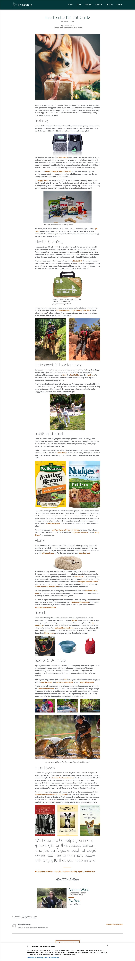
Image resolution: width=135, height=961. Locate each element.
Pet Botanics (62, 453)
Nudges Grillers (53, 523)
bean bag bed (84, 553)
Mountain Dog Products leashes (58, 171)
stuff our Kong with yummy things (65, 530)
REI (65, 680)
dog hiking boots (87, 682)
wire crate (79, 577)
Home (70, 5)
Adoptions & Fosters (45, 872)
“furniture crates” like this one (47, 587)
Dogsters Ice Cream (80, 532)
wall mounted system (80, 602)
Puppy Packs (43, 180)
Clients (97, 5)
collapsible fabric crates (88, 582)
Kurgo (74, 620)
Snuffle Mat (74, 375)
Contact (119, 5)
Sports (80, 872)
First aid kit (77, 261)
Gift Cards (109, 5)
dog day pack (46, 682)
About (79, 5)
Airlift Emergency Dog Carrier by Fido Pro (72, 310)
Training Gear (89, 872)
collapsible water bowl (64, 628)
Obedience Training (69, 872)
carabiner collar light (64, 682)
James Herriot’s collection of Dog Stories (51, 794)
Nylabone (90, 375)
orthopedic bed (48, 553)
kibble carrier (49, 633)
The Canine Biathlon (46, 689)
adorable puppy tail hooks (45, 607)
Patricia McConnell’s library (63, 778)
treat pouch (63, 157)
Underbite (88, 5)
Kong (64, 375)
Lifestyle (57, 872)
